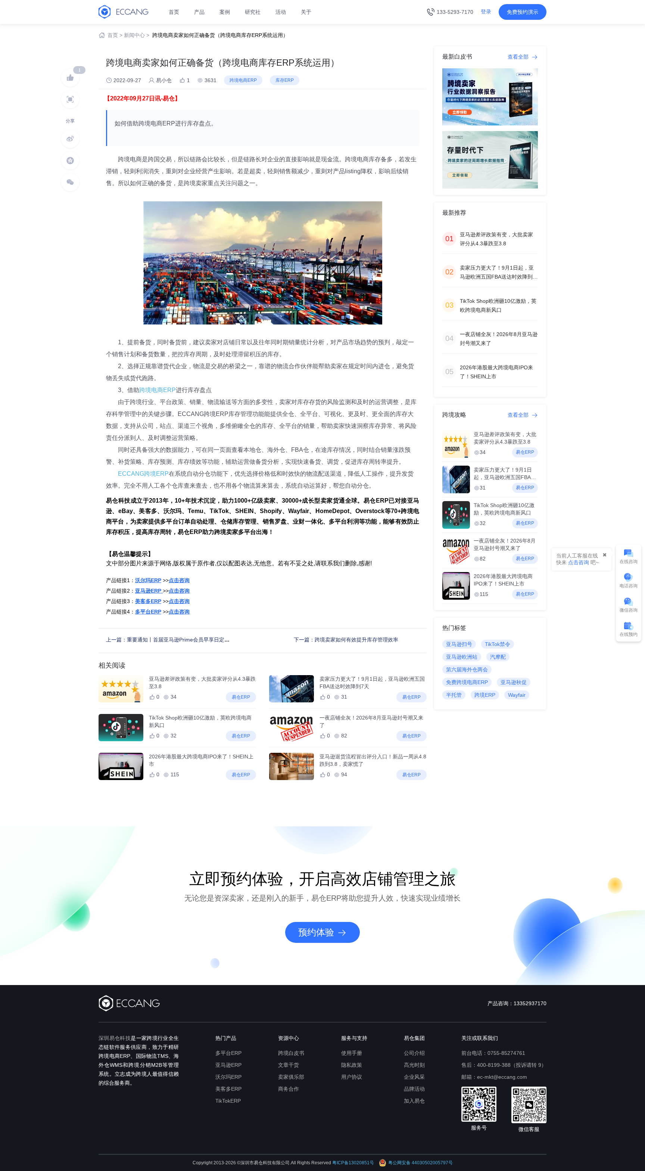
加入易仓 (414, 1101)
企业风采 (414, 1077)
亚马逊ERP (228, 1065)
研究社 (253, 12)
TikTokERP (228, 1101)
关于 (306, 12)
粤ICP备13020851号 (353, 1162)
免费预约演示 (522, 12)
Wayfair (517, 695)
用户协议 (351, 1077)
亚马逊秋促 (514, 682)
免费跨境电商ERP (467, 682)
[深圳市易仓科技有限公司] (124, 12)
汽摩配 (498, 657)
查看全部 (519, 57)
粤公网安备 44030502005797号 (420, 1162)
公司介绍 (414, 1053)
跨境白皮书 (291, 1053)
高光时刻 (414, 1065)
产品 (199, 12)
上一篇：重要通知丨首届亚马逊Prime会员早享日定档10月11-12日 (182, 640)
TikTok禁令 (497, 644)
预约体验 (316, 932)
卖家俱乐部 (291, 1077)
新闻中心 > (136, 35)
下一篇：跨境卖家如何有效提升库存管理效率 (346, 640)
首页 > (115, 35)
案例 (224, 12)
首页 (174, 12)
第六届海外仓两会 (467, 670)
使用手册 (351, 1053)
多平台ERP (228, 1053)
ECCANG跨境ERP (143, 473)
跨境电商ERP (157, 390)
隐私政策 (351, 1065)
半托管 (454, 695)
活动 (280, 12)
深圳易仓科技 (115, 1038)
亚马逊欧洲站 (461, 657)
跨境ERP (484, 695)
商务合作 (288, 1089)
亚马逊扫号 (459, 644)
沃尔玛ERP (228, 1077)
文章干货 (288, 1065)
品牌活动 (414, 1089)
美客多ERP (228, 1089)
